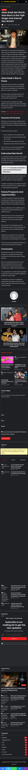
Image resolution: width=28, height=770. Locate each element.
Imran (5, 24)
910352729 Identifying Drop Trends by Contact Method (7, 366)
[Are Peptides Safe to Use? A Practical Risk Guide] (5, 709)
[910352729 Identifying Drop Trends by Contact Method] (7, 359)
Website (3, 426)
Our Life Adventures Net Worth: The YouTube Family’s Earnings (17, 466)
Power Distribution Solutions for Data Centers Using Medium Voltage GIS (18, 594)
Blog (3, 742)
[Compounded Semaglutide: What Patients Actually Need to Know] (5, 717)
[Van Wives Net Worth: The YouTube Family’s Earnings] (6, 527)
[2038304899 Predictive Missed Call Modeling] (7, 375)
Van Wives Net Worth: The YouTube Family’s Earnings (18, 472)
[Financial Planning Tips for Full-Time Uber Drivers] (5, 725)
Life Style (4, 752)
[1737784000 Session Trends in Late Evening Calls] (21, 375)
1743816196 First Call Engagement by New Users (20, 366)
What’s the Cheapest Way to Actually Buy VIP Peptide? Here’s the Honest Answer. (18, 697)
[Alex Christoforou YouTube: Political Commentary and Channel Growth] (6, 588)
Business (4, 747)
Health (3, 749)
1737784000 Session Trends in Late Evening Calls (21, 381)
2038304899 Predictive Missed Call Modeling (7, 381)
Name (3, 415)
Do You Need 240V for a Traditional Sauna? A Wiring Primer (13, 689)
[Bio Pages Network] (10, 1)
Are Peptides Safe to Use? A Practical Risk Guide (18, 707)
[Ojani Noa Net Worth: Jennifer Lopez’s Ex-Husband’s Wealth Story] (6, 605)
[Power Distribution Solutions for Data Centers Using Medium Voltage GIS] (6, 597)
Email (3, 420)
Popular (4, 460)
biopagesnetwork (6, 740)
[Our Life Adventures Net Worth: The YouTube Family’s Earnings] (6, 467)
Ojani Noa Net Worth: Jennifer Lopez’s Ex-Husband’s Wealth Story (17, 605)
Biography (8, 6)
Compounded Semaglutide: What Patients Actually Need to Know (18, 715)
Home (4, 6)
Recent (13, 460)
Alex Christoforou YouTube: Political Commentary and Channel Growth (18, 587)
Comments (23, 460)
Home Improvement (7, 754)
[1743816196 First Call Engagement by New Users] (21, 359)
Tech (3, 744)
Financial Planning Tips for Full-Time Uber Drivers (18, 723)
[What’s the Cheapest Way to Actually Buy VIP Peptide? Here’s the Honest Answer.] (5, 700)
